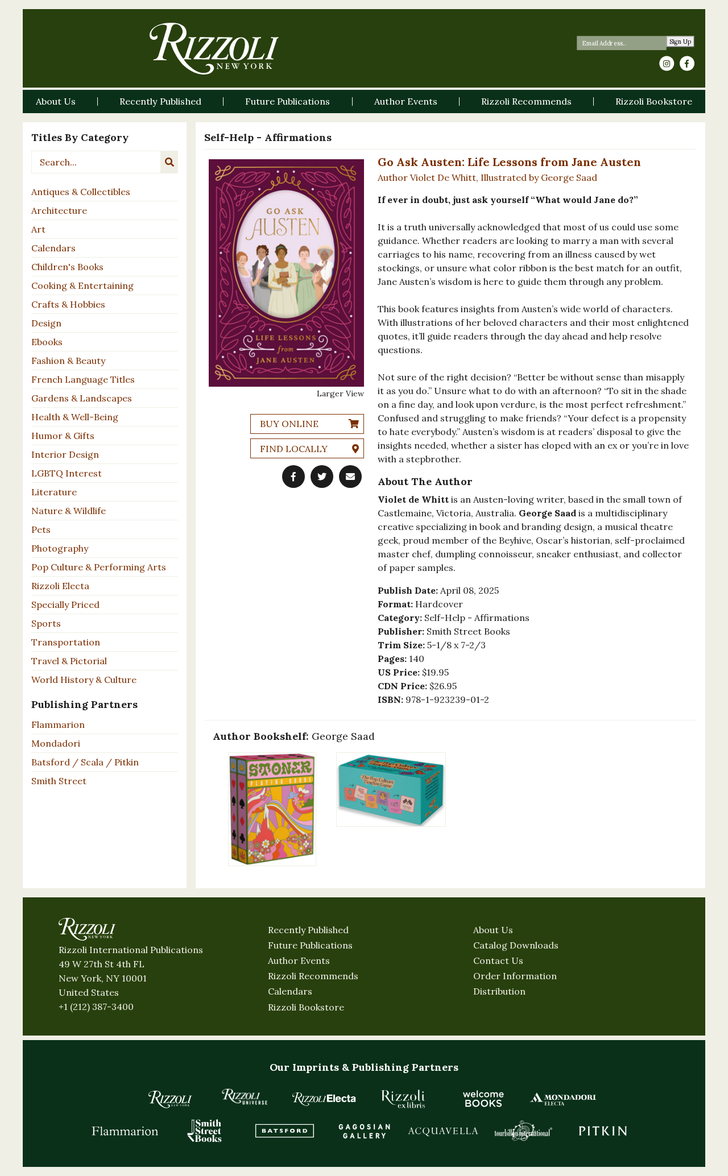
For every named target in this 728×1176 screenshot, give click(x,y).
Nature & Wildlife (68, 510)
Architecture (59, 210)
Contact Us (498, 960)
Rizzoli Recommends (313, 976)
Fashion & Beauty (68, 360)
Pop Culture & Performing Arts (98, 567)
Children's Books (67, 266)
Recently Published (308, 929)
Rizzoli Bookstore (306, 1007)
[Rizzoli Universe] (244, 1097)
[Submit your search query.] (169, 162)
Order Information (515, 976)
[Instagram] (666, 63)
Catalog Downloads (516, 945)
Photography (59, 548)
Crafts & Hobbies (68, 304)
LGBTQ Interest (66, 473)
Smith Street (58, 780)
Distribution (499, 991)
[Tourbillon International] (523, 1130)
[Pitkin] (603, 1130)
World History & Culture (83, 679)
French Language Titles (83, 379)
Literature (54, 492)
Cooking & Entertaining (82, 285)
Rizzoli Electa (60, 585)
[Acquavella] (443, 1130)
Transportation (65, 642)
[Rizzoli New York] (214, 48)
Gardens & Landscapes (81, 398)
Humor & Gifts (62, 435)
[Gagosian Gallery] (364, 1130)
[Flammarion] (125, 1130)
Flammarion (58, 724)
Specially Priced (65, 604)
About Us (493, 929)
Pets (41, 529)
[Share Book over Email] (350, 476)
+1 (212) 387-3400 (96, 1006)
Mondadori (55, 743)
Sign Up (680, 41)
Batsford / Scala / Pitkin (85, 762)
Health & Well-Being (74, 417)
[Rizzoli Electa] (324, 1099)
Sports (46, 623)
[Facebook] (687, 63)
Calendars (53, 248)
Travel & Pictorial (69, 660)
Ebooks (47, 341)
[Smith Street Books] (205, 1130)
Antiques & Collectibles (80, 191)
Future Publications (310, 945)
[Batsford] (284, 1130)
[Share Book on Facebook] (293, 476)
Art (38, 229)
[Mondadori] (563, 1099)
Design (46, 323)
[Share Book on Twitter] (322, 476)
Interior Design (65, 454)
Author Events (299, 960)
